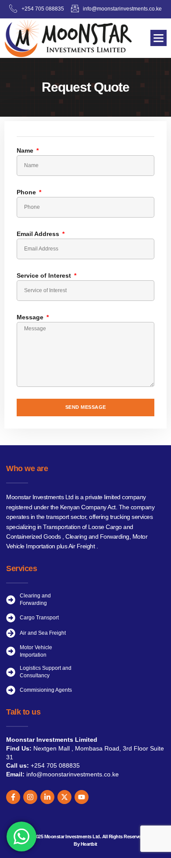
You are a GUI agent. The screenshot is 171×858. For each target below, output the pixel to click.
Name (26, 150)
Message (31, 317)
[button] (158, 38)
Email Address (39, 233)
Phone (27, 192)
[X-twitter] (64, 797)
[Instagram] (30, 797)
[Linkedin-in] (47, 797)
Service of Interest (45, 275)
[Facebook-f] (13, 797)
